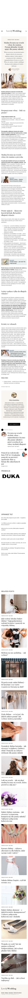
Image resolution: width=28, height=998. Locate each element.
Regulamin (11, 992)
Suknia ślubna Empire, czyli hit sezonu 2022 (13, 881)
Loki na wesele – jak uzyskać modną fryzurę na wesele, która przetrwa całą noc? (14, 782)
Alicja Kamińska (15, 68)
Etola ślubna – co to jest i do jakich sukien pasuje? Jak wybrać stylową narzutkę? (12, 716)
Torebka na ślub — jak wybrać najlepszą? (13, 979)
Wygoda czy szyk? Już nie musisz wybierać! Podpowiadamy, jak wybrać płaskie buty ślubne (12, 947)
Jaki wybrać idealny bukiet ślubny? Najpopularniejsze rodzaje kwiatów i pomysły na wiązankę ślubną (13, 621)
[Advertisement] (14, 14)
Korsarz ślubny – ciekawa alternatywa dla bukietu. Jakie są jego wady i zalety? (13, 850)
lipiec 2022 (8, 386)
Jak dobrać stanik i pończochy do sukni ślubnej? (12, 539)
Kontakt (2, 992)
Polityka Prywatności (17, 992)
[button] (2, 31)
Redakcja (6, 992)
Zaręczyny (4, 466)
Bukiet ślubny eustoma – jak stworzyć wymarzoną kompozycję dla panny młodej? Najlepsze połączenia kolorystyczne (13, 816)
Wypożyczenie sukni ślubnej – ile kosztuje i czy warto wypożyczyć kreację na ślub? (13, 684)
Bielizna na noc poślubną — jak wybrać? (13, 654)
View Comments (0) (14, 424)
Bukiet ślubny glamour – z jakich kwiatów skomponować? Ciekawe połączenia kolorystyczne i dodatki (13, 913)
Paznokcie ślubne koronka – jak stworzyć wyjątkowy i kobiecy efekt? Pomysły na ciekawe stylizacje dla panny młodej (13, 749)
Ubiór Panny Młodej (13, 39)
